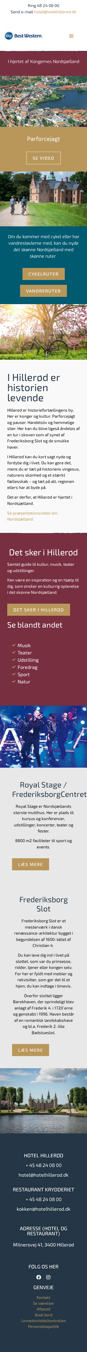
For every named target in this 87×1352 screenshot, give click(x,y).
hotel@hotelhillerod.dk (55, 11)
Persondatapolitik (43, 1326)
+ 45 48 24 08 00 (44, 1165)
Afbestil (44, 1309)
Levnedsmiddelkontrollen (43, 1320)
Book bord (43, 1314)
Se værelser (43, 1303)
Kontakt (43, 1297)
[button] (71, 35)
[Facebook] (38, 1277)
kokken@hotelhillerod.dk (43, 1209)
